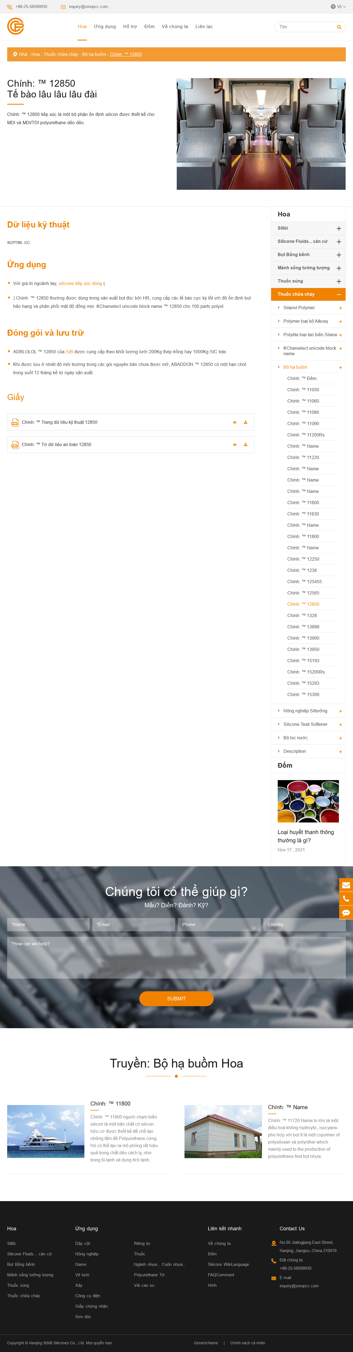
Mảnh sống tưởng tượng (304, 267)
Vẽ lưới (82, 1274)
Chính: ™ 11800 (303, 536)
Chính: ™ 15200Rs (306, 671)
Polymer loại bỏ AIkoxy (306, 321)
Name (80, 1264)
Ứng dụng (105, 26)
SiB (70, 351)
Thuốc (139, 1253)
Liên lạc (204, 26)
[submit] (339, 27)
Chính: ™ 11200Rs (306, 434)
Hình (212, 1285)
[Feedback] (346, 912)
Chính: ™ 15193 (303, 660)
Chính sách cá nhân (247, 1343)
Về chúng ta (175, 26)
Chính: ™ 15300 (303, 694)
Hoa (82, 26)
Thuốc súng (290, 281)
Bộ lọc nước (296, 737)
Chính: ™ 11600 (303, 502)
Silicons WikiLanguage (228, 1264)
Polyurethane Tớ (149, 1274)
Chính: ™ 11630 (303, 513)
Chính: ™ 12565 (303, 592)
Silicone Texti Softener (305, 724)
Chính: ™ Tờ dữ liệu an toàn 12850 (56, 444)
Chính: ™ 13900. (303, 638)
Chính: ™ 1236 (302, 570)
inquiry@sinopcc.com (88, 6)
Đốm (150, 26)
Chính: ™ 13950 (303, 649)
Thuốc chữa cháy (61, 54)
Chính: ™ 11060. (303, 400)
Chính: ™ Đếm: (302, 378)
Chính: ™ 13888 (303, 626)
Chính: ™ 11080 (303, 412)
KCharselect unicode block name (310, 351)
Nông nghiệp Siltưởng (305, 710)
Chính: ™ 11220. (303, 457)
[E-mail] (346, 885)
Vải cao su (144, 1285)
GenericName (206, 1343)
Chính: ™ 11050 (303, 389)
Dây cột (82, 1243)
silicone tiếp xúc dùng (81, 283)
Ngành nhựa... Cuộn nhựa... (160, 1264)
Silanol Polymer (299, 307)
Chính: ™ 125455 (304, 581)
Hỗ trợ (130, 26)
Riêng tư (142, 1243)
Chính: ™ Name (303, 446)
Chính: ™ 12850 (126, 54)
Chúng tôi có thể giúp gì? (176, 891)
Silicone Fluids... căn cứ (303, 241)
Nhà (23, 54)
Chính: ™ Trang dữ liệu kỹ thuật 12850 (59, 422)
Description (295, 751)
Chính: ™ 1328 (302, 615)
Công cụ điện (87, 1295)
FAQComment (221, 1274)
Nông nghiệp (86, 1253)
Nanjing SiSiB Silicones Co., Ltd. (57, 1343)
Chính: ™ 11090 (303, 423)
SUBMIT (176, 998)
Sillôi (283, 228)
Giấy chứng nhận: (92, 1306)
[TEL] (346, 898)
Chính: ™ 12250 (303, 558)
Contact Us (292, 1228)
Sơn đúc (83, 1316)
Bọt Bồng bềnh (294, 254)
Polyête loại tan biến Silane (310, 334)
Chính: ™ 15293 (303, 683)
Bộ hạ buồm (94, 54)
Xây (78, 1285)
